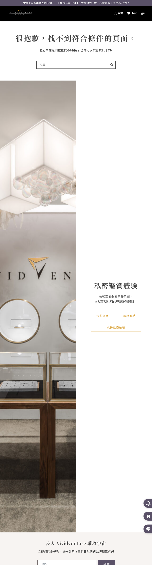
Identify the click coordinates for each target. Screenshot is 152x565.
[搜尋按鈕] (111, 65)
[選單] (142, 13)
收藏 (134, 13)
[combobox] (72, 65)
